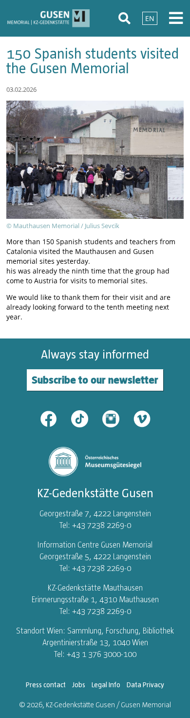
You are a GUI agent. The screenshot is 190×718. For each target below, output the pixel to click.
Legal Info (106, 685)
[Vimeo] (142, 418)
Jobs (78, 685)
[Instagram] (117, 418)
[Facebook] (54, 418)
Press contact (46, 685)
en (149, 18)
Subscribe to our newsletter (95, 379)
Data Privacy (145, 685)
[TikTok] (85, 418)
